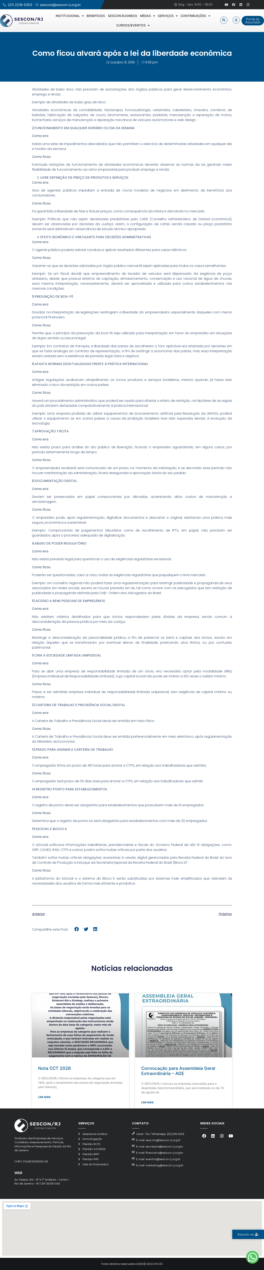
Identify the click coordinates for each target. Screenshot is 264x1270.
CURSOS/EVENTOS (131, 25)
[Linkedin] (241, 5)
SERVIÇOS (166, 16)
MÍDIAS (145, 16)
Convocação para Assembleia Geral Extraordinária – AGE (178, 1071)
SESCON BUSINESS (122, 16)
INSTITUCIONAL (68, 16)
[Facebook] (234, 5)
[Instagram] (248, 5)
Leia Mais (44, 1097)
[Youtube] (226, 5)
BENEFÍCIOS (96, 16)
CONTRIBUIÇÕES (193, 16)
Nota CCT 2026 (54, 1068)
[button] (223, 20)
